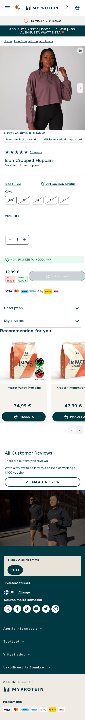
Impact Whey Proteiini (24, 387)
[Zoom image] (80, 50)
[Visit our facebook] (17, 609)
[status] (17, 239)
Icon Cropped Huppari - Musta (33, 41)
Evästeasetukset (17, 583)
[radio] (11, 200)
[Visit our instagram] (8, 609)
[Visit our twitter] (46, 609)
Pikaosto (27, 416)
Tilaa (15, 570)
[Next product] (79, 430)
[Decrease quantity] (10, 239)
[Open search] (17, 8)
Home (8, 41)
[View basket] (77, 8)
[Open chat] (55, 609)
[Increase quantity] (24, 239)
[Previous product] (72, 430)
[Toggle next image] (80, 88)
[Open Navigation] (7, 8)
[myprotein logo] (42, 8)
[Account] (67, 8)
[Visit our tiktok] (27, 609)
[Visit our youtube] (36, 609)
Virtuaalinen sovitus (60, 184)
